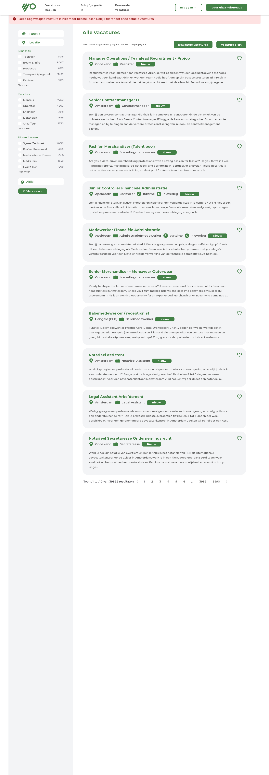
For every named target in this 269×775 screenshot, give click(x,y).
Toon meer (24, 85)
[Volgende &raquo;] (226, 481)
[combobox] (41, 33)
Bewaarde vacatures (193, 44)
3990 (216, 481)
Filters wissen (34, 191)
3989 (202, 481)
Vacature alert (231, 44)
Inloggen (186, 7)
